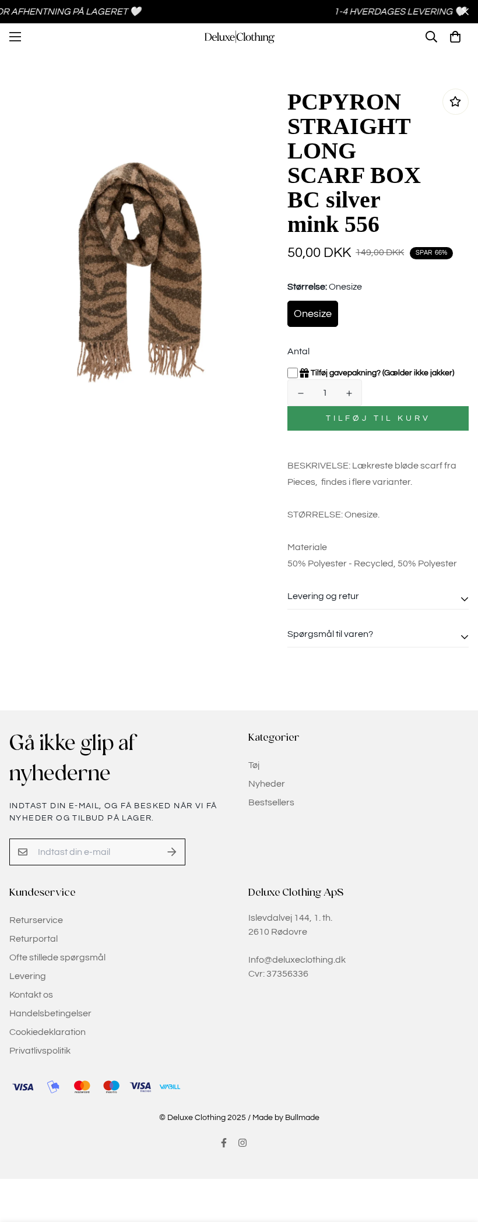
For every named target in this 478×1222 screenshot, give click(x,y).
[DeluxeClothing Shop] (239, 37)
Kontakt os (31, 994)
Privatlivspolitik (40, 1050)
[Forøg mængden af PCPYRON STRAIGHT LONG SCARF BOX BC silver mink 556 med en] (348, 393)
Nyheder (266, 783)
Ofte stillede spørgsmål (57, 957)
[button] (455, 36)
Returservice (36, 920)
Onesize (313, 313)
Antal (298, 351)
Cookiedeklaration (47, 1032)
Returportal (33, 938)
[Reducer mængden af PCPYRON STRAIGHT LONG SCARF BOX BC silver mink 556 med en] (300, 393)
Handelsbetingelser (50, 1013)
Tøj (253, 765)
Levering (27, 976)
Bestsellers (271, 802)
